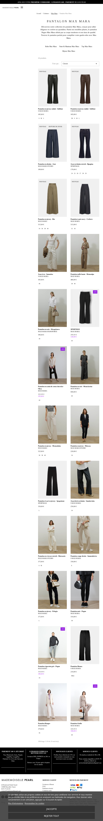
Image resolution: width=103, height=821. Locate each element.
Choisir (80, 63)
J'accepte (51, 808)
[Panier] (99, 7)
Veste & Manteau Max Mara (69, 46)
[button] (96, 7)
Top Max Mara (87, 46)
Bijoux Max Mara (68, 51)
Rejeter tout (51, 815)
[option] (39, 118)
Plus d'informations (15, 803)
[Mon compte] (93, 7)
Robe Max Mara (51, 46)
